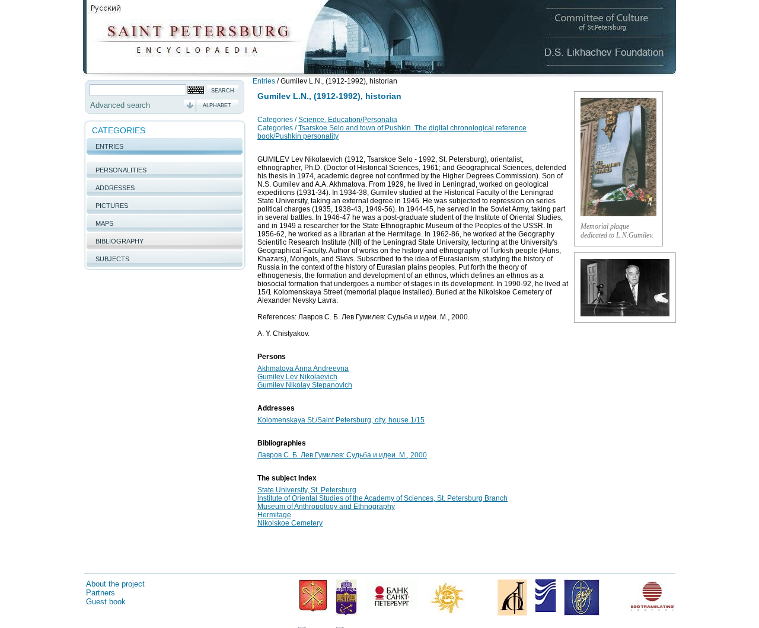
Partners (100, 592)
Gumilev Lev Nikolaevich (297, 377)
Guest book (106, 601)
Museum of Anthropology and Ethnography (326, 506)
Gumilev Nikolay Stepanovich (304, 385)
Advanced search (120, 105)
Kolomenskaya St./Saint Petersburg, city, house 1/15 (341, 420)
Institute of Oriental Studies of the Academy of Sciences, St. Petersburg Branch (382, 498)
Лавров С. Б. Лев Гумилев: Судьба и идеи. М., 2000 (342, 455)
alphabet (217, 105)
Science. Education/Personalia (347, 120)
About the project (115, 583)
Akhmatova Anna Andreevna (303, 368)
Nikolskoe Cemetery (290, 523)
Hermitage (274, 515)
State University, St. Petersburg (306, 490)
